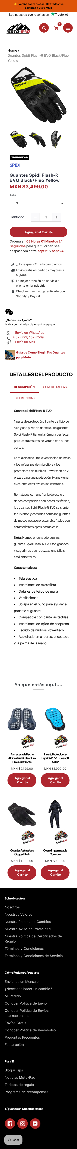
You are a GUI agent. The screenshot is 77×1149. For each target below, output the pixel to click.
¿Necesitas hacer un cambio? (28, 989)
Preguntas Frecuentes (22, 1037)
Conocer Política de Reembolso (30, 1030)
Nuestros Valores (18, 914)
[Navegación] (68, 28)
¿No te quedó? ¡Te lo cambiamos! (39, 264)
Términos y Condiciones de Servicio (34, 956)
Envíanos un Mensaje (21, 981)
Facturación (14, 1044)
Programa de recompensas (26, 1092)
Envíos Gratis (15, 1023)
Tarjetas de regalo (19, 1085)
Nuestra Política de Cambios (28, 921)
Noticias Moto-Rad (20, 1077)
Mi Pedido (13, 996)
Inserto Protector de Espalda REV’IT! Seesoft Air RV (55, 758)
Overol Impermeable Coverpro (55, 852)
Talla (13, 195)
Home (12, 50)
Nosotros (12, 907)
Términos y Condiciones (24, 948)
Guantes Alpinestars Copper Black (22, 852)
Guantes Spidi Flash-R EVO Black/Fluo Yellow (35, 178)
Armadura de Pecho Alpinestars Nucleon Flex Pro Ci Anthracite (22, 758)
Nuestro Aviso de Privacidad (28, 929)
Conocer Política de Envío (26, 1003)
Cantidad (17, 217)
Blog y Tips (14, 1070)
